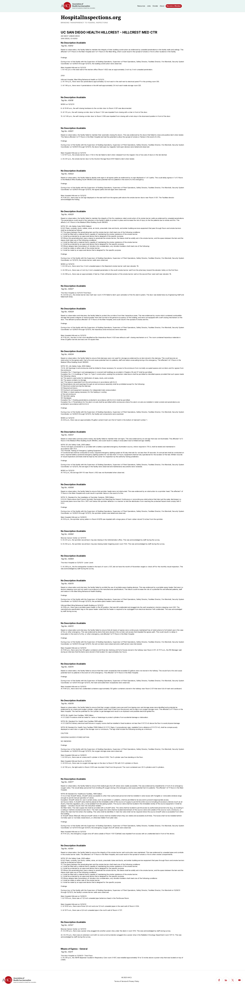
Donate (155, 6)
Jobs (149, 6)
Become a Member (174, 6)
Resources (141, 6)
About (162, 6)
